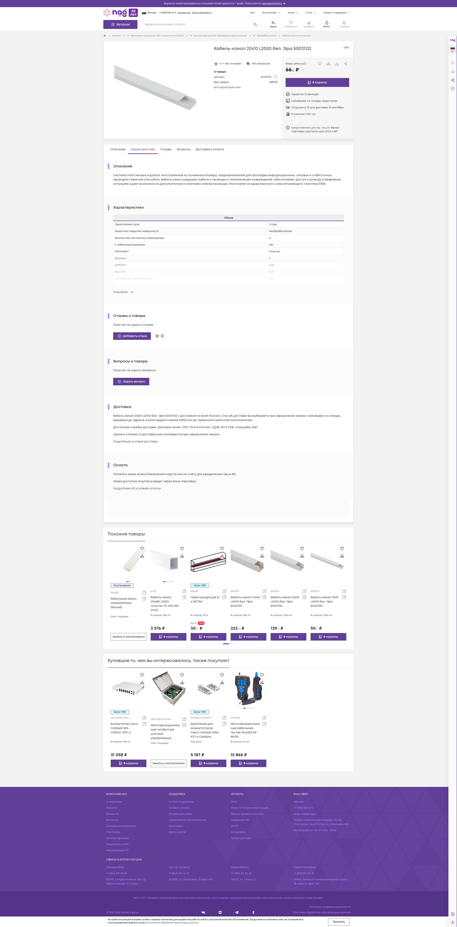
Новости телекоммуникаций (249, 808)
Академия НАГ (240, 820)
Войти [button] (326, 26)
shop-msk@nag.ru (202, 12)
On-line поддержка (181, 801)
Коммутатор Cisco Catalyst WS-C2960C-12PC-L (124, 728)
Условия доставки (180, 814)
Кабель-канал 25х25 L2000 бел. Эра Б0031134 (285, 601)
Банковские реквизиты (121, 826)
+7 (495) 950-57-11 (167, 12)
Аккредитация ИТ (117, 850)
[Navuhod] (220, 912)
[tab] (118, 149)
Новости (111, 808)
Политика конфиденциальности (330, 907)
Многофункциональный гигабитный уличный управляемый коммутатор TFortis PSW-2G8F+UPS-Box (165, 731)
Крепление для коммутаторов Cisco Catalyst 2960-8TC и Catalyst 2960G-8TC (205, 730)
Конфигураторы (241, 838)
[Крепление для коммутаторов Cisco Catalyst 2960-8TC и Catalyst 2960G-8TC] (208, 688)
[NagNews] (237, 912)
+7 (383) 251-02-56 (241, 873)
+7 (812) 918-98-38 (304, 873)
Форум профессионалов (247, 814)
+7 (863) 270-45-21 (179, 873)
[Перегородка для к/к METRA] (208, 562)
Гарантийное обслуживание (187, 820)
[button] (228, 3)
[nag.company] (203, 912)
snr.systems (238, 832)
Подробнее (120, 292)
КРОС (234, 826)
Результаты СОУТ (117, 844)
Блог (252, 12)
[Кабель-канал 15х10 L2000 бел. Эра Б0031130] (328, 562)
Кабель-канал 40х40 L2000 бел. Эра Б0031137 (245, 601)
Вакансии (112, 814)
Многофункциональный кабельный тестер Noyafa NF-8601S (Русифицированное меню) (245, 730)
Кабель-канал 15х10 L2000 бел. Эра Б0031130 (324, 601)
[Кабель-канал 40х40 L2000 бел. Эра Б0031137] (248, 562)
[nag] (253, 912)
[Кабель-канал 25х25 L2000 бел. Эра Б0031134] (288, 562)
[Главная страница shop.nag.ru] (121, 13)
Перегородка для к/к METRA (205, 599)
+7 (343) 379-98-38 (116, 873)
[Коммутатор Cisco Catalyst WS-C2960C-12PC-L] (128, 688)
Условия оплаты (179, 808)
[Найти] (255, 24)
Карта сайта (177, 832)
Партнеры (113, 832)
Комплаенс (176, 826)
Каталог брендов (117, 838)
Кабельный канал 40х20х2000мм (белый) (124, 603)
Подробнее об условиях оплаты (137, 488)
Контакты (112, 820)
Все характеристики (227, 87)
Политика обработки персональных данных (322, 912)
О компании (114, 801)
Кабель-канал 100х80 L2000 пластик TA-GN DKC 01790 (165, 603)
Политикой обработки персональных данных (174, 922)
